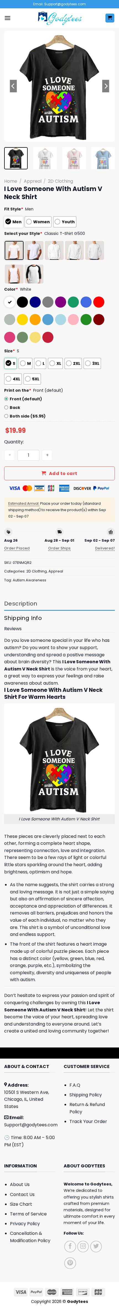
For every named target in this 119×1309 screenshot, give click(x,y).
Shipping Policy (85, 1095)
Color (11, 289)
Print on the (17, 390)
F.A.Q (74, 1085)
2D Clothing (60, 181)
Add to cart (63, 473)
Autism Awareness (29, 580)
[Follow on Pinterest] (70, 1263)
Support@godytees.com (31, 1125)
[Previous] (13, 86)
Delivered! (105, 548)
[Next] (106, 86)
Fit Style (13, 209)
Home (10, 181)
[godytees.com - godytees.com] (59, 18)
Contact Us (22, 1194)
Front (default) (26, 399)
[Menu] (7, 18)
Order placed (17, 548)
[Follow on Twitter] (96, 1247)
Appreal (33, 181)
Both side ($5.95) (28, 416)
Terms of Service (28, 1214)
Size (9, 351)
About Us (20, 1184)
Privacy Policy (25, 1223)
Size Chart (21, 1204)
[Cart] (110, 18)
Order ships (59, 548)
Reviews (13, 628)
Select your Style (23, 233)
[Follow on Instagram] (83, 1247)
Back (15, 407)
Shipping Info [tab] (23, 618)
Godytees (100, 1184)
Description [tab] (20, 603)
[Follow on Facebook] (70, 1247)
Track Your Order (88, 1121)
